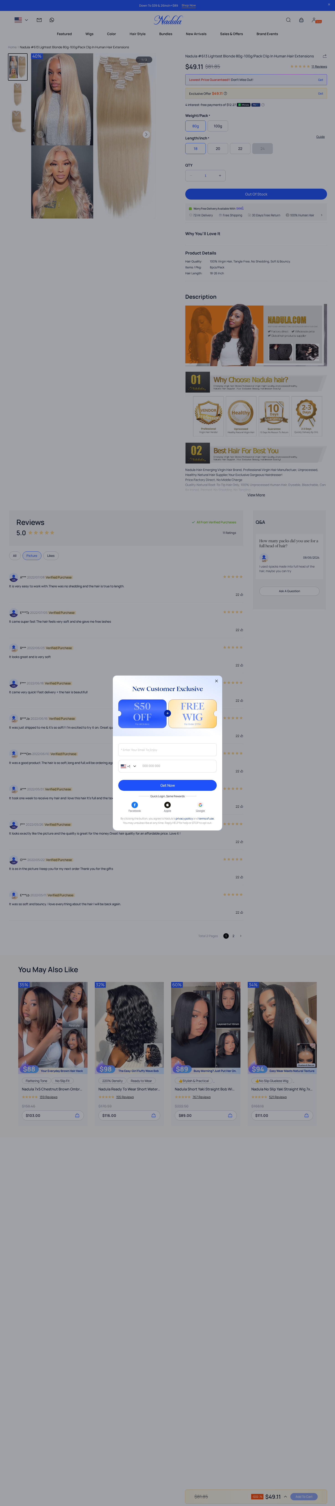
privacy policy (184, 818)
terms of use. (206, 818)
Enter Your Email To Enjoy (139, 749)
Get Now (167, 785)
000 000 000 (151, 765)
